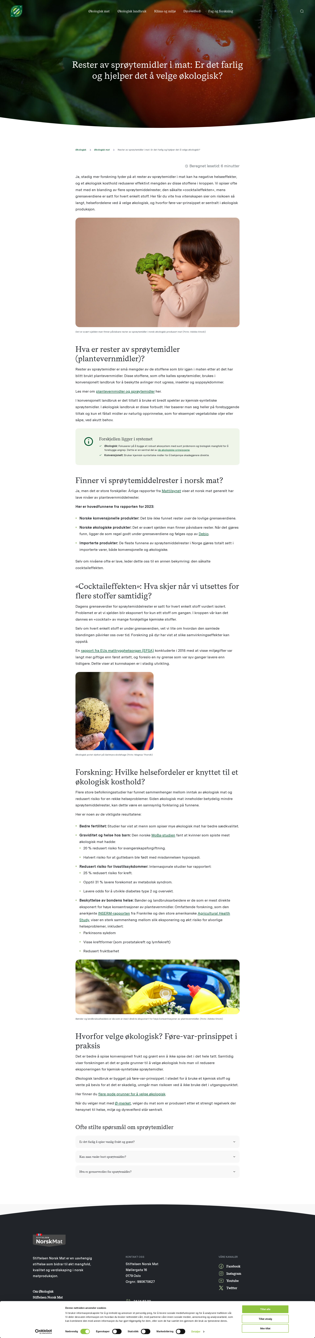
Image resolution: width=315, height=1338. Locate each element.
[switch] (117, 1331)
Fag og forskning (220, 11)
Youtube (232, 1280)
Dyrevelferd (191, 11)
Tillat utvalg (265, 1318)
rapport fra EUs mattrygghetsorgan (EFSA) (117, 650)
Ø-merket (123, 1103)
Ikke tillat (265, 1328)
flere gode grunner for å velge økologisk (131, 1093)
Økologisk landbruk (131, 11)
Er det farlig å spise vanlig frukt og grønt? (107, 1142)
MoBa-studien (163, 835)
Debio (204, 533)
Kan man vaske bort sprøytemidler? (102, 1157)
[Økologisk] (16, 11)
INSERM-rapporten (114, 913)
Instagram (233, 1273)
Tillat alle (265, 1309)
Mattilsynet (171, 490)
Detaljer (195, 1331)
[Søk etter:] (301, 11)
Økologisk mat (99, 11)
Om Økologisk (43, 1291)
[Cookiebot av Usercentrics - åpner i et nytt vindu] (43, 1331)
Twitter (231, 1287)
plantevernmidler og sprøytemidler (125, 391)
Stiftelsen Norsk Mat (48, 1297)
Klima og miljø (165, 11)
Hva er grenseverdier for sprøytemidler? (105, 1171)
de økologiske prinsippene (174, 450)
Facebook (233, 1266)
